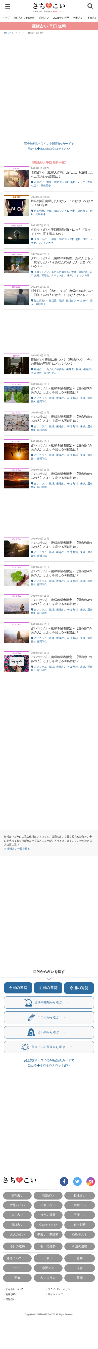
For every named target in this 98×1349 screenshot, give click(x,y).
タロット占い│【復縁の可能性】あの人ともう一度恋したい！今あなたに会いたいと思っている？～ (62, 262)
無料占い (78, 17)
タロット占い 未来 (61, 275)
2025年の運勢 (61, 17)
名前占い (39, 182)
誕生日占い (40, 300)
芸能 (80, 1278)
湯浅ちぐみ (50, 372)
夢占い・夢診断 (48, 1234)
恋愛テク (48, 1268)
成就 (85, 239)
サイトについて (14, 1289)
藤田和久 (41, 304)
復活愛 (53, 300)
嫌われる (83, 210)
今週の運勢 (79, 988)
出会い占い (48, 1205)
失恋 (80, 1268)
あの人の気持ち (60, 272)
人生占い (17, 1215)
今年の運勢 (48, 1215)
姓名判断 (39, 210)
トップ (6, 17)
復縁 (49, 182)
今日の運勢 (18, 988)
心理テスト (79, 1234)
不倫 (17, 1278)
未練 (82, 398)
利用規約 (11, 1294)
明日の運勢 (48, 988)
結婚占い (80, 1205)
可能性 (45, 275)
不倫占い (80, 1215)
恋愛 (80, 1258)
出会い (48, 1258)
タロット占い (41, 239)
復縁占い (39, 369)
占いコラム (40, 398)
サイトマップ (55, 1294)
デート (17, 1268)
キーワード (20, 33)
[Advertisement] (49, 88)
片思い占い (17, 1205)
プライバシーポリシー (60, 1289)
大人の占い (17, 1234)
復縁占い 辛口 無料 (64, 182)
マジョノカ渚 (45, 242)
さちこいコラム (17, 1258)
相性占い (80, 1195)
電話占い (11, 1299)
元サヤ (81, 182)
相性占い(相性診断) (24, 17)
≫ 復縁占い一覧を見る (17, 848)
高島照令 (46, 185)
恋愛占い (44, 17)
